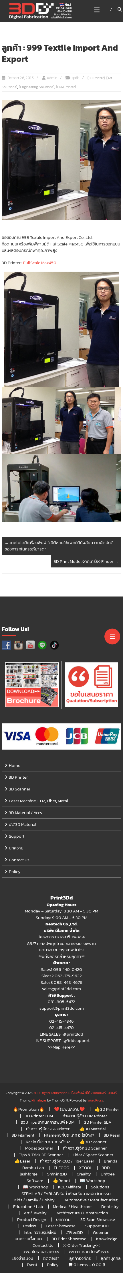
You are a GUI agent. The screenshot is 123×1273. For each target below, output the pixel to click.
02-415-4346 (61, 1021)
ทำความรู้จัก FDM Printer (85, 1115)
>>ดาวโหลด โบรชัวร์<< (89, 1251)
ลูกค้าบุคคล (111, 1258)
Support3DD (97, 1225)
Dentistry (110, 1206)
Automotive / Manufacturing (91, 1199)
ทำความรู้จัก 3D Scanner (85, 1148)
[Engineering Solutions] (36, 86)
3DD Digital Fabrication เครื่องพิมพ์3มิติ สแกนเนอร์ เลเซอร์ (75, 1092)
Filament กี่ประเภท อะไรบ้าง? (69, 1135)
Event (32, 1264)
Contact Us (19, 859)
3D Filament (23, 1135)
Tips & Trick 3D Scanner (41, 1154)
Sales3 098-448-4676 (61, 982)
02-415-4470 (61, 1027)
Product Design (31, 1219)
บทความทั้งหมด (28, 1238)
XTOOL (85, 1167)
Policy (15, 871)
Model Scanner (39, 1148)
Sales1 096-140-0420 (61, 969)
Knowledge (106, 1238)
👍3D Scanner (93, 1141)
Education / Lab (28, 1206)
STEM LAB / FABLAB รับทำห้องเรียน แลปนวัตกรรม (66, 1193)
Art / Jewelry (35, 1212)
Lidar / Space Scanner (93, 1154)
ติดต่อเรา (51, 1258)
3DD (106, 1167)
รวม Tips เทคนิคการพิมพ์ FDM (47, 1122)
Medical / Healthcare (72, 1206)
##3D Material (22, 824)
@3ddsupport (77, 1040)
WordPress (95, 1100)
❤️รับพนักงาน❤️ (69, 1109)
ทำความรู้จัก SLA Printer (48, 1128)
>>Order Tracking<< (81, 1245)
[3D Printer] (96, 78)
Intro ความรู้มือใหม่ (40, 1232)
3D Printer (18, 777)
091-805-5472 (61, 1001)
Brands (110, 1161)
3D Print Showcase (69, 1238)
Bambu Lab (33, 1167)
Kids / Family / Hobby (34, 1199)
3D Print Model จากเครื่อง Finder (86, 561)
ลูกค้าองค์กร (80, 1258)
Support (16, 836)
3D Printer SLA (97, 1122)
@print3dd (73, 1034)
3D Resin (112, 1135)
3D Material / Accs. (26, 812)
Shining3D (57, 1174)
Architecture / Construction (82, 1212)
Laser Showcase (61, 1225)
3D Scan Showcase (97, 1219)
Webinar (100, 1232)
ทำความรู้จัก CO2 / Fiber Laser (67, 1161)
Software (35, 1180)
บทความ (16, 848)
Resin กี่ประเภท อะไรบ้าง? (48, 1141)
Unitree (108, 1174)
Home (14, 765)
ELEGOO (61, 1167)
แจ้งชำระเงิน (22, 1258)
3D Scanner (19, 789)
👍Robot (61, 1180)
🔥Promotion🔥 (28, 1109)
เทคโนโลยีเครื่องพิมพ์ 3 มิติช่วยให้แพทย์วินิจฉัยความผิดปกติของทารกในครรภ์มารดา (59, 545)
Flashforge (27, 1174)
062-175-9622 (68, 975)
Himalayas (38, 1100)
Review (29, 1225)
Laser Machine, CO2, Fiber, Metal (38, 800)
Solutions (100, 1187)
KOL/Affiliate (69, 1187)
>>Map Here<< (61, 1047)
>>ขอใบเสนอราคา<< (41, 1251)
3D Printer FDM (39, 1115)
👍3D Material (92, 1128)
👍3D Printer (107, 1109)
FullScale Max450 (39, 262)
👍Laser (22, 1161)
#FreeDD (74, 1232)
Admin (52, 78)
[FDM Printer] (66, 86)
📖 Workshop (92, 1180)
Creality (84, 1174)
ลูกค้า (75, 78)
